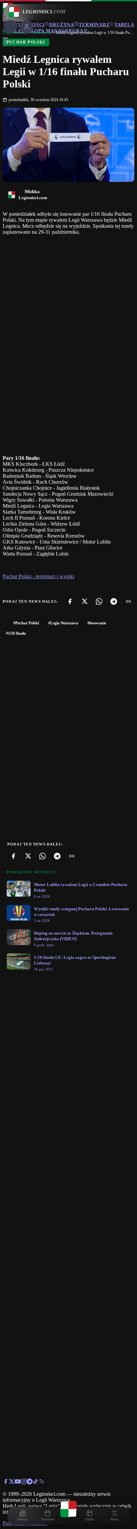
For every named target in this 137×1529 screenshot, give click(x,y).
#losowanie (96, 623)
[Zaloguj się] (6, 44)
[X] (84, 601)
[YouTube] (18, 1482)
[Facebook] (70, 601)
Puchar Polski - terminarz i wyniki (38, 576)
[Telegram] (114, 601)
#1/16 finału (16, 633)
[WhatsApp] (99, 601)
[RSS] (42, 1482)
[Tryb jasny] (5, 38)
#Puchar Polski (26, 623)
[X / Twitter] (12, 1482)
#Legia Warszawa (63, 623)
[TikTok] (36, 1482)
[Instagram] (24, 1482)
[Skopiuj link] (128, 601)
